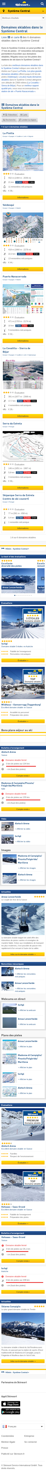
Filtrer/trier (12, 115)
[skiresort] (23, 4)
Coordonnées (7, 1436)
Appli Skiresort (9, 1396)
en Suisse (28, 707)
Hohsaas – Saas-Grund (13, 1237)
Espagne (11, 136)
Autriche (4, 1271)
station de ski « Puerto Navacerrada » (18, 91)
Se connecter (30, 1442)
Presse (4, 1448)
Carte (24, 115)
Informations (22, 197)
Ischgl (4, 1268)
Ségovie (30, 136)
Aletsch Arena (8, 752)
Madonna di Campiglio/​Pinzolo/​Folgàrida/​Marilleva (17, 784)
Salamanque (32, 355)
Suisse (4, 755)
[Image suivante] (43, 578)
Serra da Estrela (12, 423)
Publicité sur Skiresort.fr (13, 1454)
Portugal (11, 426)
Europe (5, 136)
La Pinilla (22, 71)
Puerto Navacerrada (14, 277)
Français (12, 1426)
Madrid (18, 208)
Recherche (10, 120)
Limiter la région (28, 120)
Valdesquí (12, 77)
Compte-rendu (22, 776)
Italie (3, 789)
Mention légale (8, 1442)
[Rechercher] (42, 4)
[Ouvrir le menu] (4, 4)
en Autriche (28, 646)
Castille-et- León (21, 136)
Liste (4, 37)
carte (17, 37)
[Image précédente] (3, 578)
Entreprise (29, 1436)
